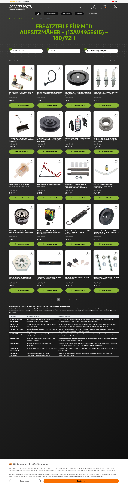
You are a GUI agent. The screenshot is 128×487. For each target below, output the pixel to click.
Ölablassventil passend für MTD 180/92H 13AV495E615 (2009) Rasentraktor (104, 186)
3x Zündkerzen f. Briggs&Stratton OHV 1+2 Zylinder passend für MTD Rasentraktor (106, 93)
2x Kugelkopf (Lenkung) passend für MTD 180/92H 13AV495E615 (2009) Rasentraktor (21, 93)
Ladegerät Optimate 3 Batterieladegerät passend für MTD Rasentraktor (78, 139)
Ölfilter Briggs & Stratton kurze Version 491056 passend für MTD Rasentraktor (21, 231)
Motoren (79, 13)
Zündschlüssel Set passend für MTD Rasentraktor (77, 278)
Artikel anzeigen (20, 151)
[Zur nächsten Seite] (76, 299)
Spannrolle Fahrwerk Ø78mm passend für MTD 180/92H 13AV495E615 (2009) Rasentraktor (49, 140)
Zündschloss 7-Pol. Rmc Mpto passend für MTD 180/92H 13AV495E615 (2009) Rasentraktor (50, 232)
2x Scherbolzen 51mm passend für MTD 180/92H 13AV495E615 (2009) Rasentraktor (106, 279)
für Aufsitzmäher (23, 18)
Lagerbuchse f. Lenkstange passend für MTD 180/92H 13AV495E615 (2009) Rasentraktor (105, 140)
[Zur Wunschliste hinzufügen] (31, 68)
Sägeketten (66, 13)
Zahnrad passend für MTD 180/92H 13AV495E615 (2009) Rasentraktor (20, 278)
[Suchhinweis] (48, 8)
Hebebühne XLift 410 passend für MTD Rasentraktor (49, 185)
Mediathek (93, 13)
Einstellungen (25, 481)
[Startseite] (9, 18)
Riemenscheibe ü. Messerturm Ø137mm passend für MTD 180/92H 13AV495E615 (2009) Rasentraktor (106, 232)
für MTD (32, 18)
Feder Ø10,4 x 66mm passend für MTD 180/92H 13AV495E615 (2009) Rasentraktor (77, 232)
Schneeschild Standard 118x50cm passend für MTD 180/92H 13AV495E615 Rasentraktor (21, 140)
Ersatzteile (15, 18)
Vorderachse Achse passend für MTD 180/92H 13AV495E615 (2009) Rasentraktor (49, 279)
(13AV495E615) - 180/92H (97, 51)
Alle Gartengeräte (51, 13)
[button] (114, 1)
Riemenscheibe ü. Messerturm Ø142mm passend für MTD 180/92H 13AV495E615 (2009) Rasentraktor (78, 93)
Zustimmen (81, 481)
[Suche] (80, 7)
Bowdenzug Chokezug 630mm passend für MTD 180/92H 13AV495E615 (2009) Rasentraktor (50, 93)
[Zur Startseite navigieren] (38, 13)
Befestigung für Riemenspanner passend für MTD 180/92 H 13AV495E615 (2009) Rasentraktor (76, 186)
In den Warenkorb (23, 105)
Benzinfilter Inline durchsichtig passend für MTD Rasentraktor (19, 185)
